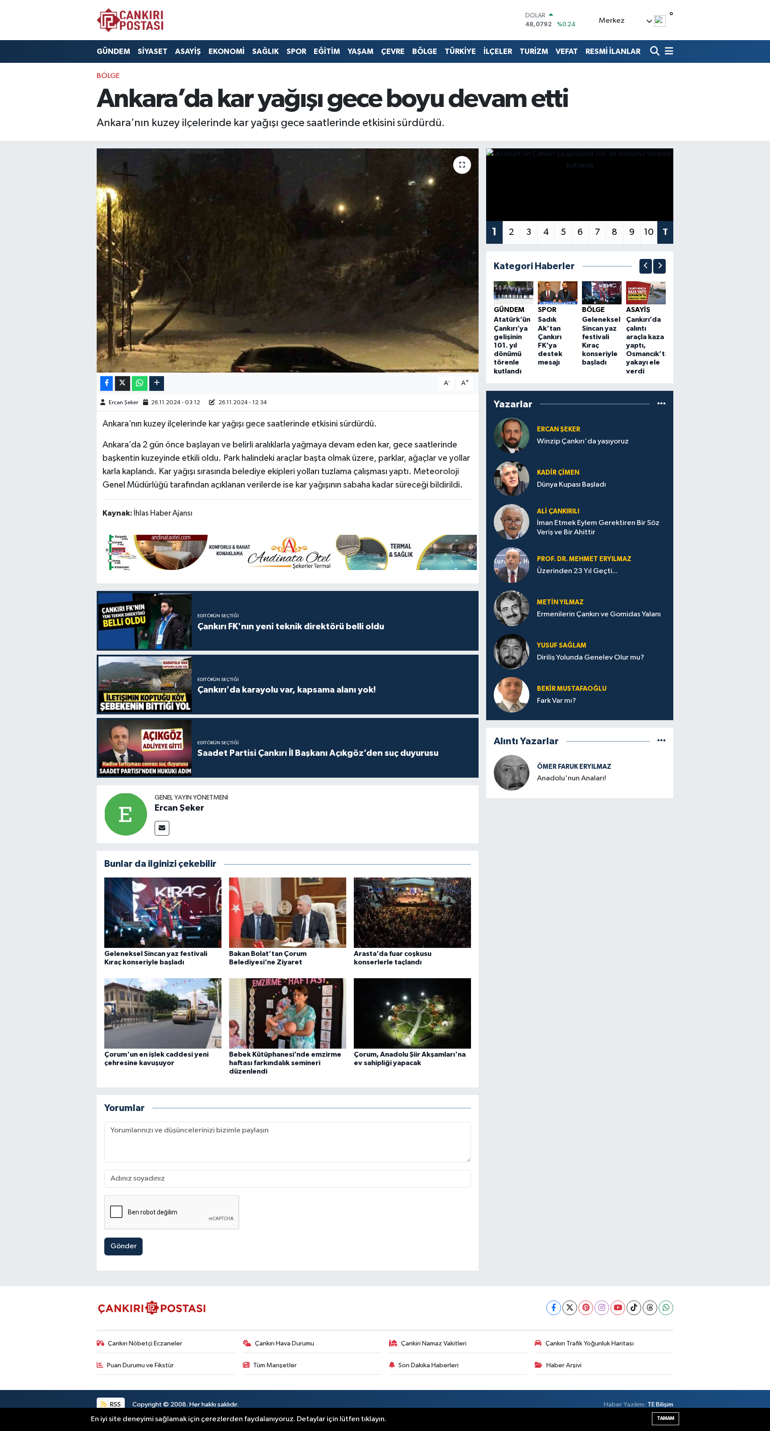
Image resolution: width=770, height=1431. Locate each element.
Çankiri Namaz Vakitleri (434, 1343)
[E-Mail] (162, 828)
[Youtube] (617, 1307)
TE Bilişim (660, 1404)
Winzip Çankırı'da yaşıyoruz (583, 441)
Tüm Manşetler (275, 1365)
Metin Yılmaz (560, 602)
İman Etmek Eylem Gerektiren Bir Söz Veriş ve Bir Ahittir (598, 527)
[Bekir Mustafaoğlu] (511, 694)
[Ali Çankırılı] (511, 521)
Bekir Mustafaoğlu (571, 688)
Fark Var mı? (556, 701)
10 (649, 232)
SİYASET (153, 51)
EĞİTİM (327, 51)
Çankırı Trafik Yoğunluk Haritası (589, 1343)
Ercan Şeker (123, 403)
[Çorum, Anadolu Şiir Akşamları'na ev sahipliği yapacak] (412, 1013)
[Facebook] (553, 1307)
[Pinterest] (585, 1307)
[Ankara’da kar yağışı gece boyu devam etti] (288, 260)
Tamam (665, 1418)
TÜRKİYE (460, 51)
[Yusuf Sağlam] (511, 651)
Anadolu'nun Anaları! (571, 778)
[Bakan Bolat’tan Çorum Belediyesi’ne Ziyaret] (287, 912)
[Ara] (655, 51)
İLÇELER (497, 51)
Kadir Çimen (558, 472)
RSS (115, 1404)
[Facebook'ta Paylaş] (106, 383)
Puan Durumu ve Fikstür (140, 1365)
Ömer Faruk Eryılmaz (574, 766)
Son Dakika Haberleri (428, 1365)
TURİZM (534, 51)
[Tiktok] (634, 1307)
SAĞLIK (265, 51)
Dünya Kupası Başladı (571, 484)
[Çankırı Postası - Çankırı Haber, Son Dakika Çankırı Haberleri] (130, 20)
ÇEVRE (393, 51)
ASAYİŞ (188, 51)
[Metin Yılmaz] (511, 608)
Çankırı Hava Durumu (284, 1343)
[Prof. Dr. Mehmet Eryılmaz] (511, 565)
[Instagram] (601, 1307)
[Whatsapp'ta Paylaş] (139, 383)
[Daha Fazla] (156, 383)
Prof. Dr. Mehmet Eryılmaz (584, 559)
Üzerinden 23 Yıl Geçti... (577, 571)
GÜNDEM (113, 51)
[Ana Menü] (667, 51)
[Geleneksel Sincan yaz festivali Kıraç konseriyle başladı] (162, 912)
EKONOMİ (227, 51)
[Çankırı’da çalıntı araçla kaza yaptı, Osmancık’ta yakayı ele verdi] (646, 292)
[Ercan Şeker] (125, 814)
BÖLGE (424, 51)
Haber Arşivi (564, 1365)
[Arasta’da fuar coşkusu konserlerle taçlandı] (412, 912)
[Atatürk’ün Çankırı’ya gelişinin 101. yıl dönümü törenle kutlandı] (513, 292)
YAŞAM (360, 51)
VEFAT (567, 51)
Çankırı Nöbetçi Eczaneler (145, 1343)
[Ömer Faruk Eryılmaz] (511, 772)
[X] (569, 1307)
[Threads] (650, 1307)
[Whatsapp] (666, 1307)
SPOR (296, 51)
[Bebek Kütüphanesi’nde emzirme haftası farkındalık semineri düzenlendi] (287, 1013)
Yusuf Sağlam (561, 645)
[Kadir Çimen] (511, 478)
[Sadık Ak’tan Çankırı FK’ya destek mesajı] (558, 292)
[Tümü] (661, 404)
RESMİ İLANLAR (613, 51)
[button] (645, 266)
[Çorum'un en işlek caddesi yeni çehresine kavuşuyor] (162, 1013)
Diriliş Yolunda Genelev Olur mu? (590, 657)
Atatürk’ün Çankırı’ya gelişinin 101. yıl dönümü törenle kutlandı (512, 345)
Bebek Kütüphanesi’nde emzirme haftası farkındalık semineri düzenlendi (285, 1063)
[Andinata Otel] (289, 551)
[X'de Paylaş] (122, 383)
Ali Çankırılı (558, 511)
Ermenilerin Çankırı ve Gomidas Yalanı (599, 614)
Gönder (124, 1246)
